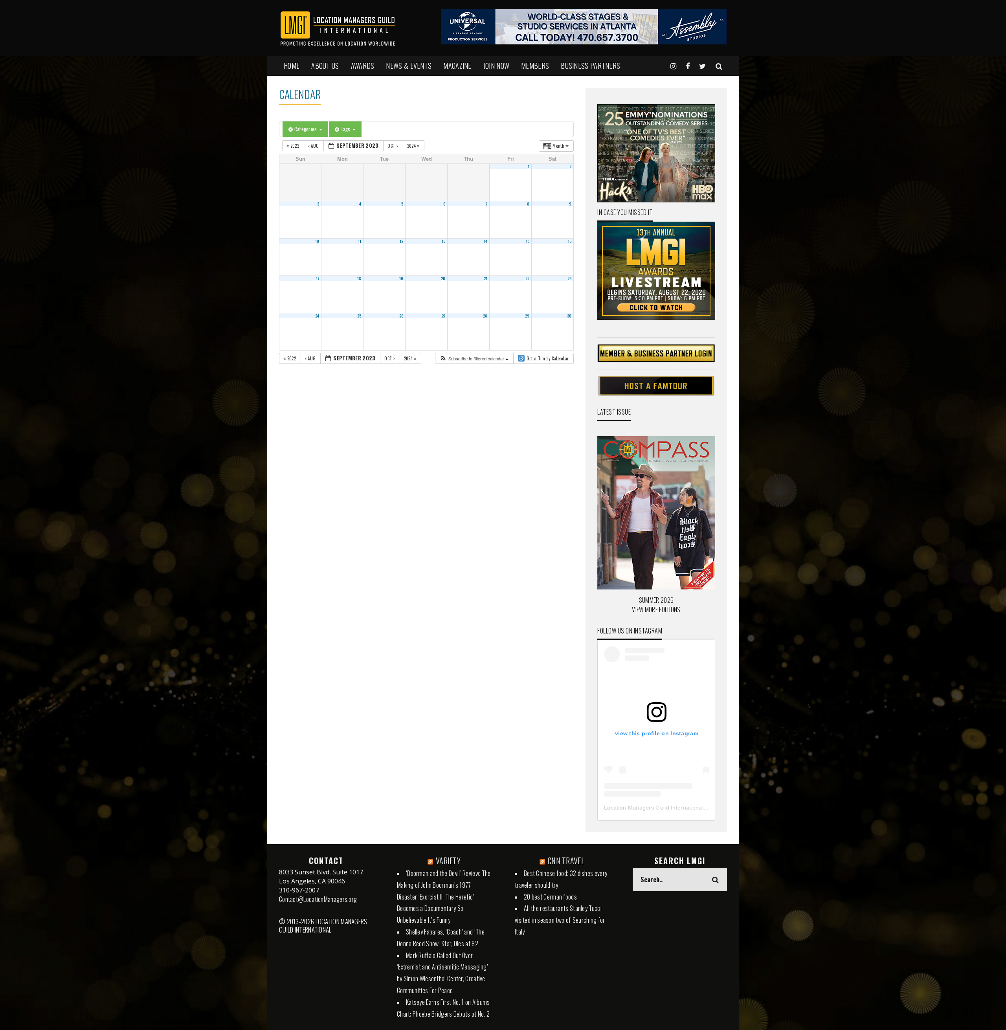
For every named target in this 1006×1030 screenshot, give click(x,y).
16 (570, 241)
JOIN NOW (496, 66)
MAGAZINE (457, 66)
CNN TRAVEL (566, 861)
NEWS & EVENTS (408, 66)
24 (317, 315)
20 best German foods (550, 896)
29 (527, 315)
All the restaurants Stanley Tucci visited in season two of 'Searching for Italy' (560, 919)
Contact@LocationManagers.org (318, 899)
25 (359, 315)
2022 (294, 146)
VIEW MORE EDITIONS (656, 609)
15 (528, 241)
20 (443, 278)
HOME (291, 66)
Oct (391, 146)
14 (486, 241)
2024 (412, 146)
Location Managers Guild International (653, 807)
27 (444, 315)
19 (401, 278)
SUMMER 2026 (656, 600)
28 (485, 315)
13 (444, 241)
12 (402, 241)
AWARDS (362, 66)
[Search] (719, 65)
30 (569, 315)
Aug (315, 146)
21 (486, 278)
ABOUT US (325, 66)
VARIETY (448, 861)
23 (569, 278)
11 (360, 241)
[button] (473, 358)
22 (527, 278)
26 (401, 315)
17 (317, 278)
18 (359, 278)
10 (317, 241)
